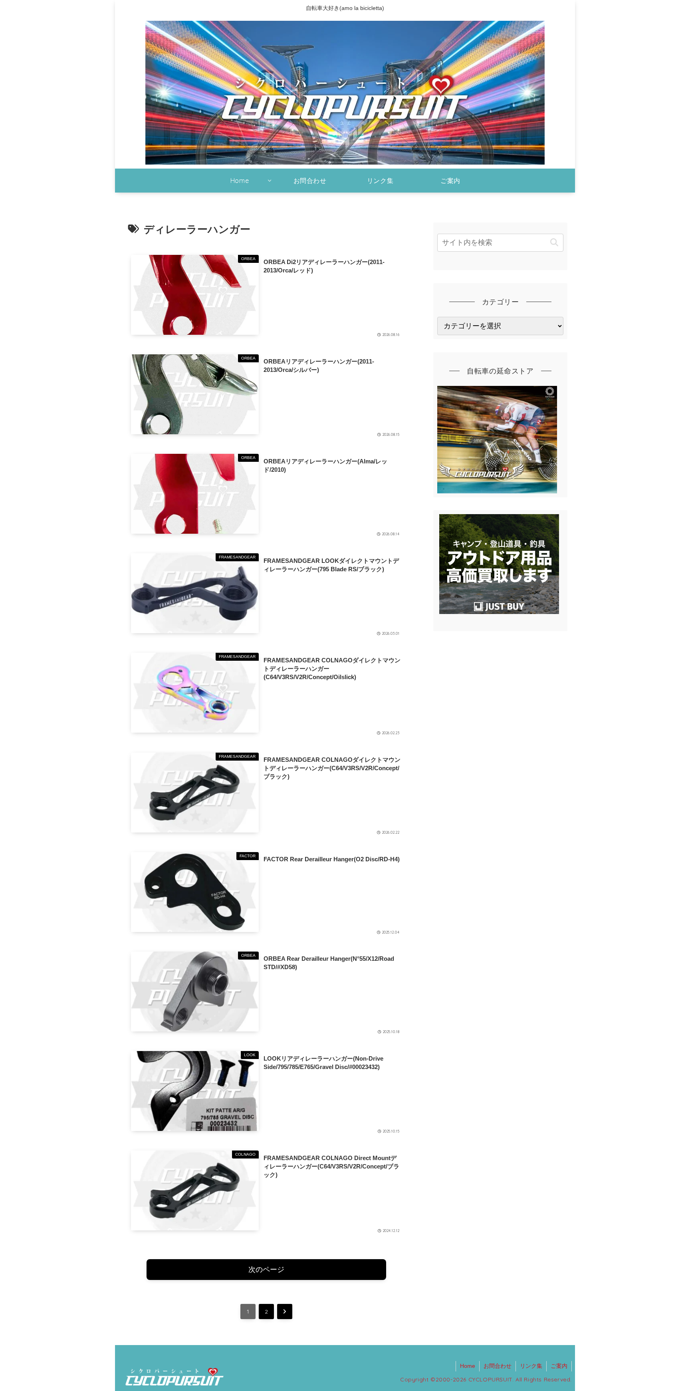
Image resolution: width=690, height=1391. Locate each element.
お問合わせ (498, 1366)
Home (467, 1366)
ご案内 (559, 1366)
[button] (554, 242)
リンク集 (531, 1366)
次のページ (266, 1270)
